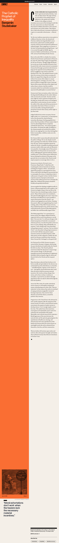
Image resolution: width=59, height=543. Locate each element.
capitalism (42, 541)
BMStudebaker (35, 533)
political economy (51, 541)
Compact (4, 4)
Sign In (55, 4)
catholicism (34, 541)
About (40, 4)
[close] (58, 1)
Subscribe (50, 4)
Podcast (36, 4)
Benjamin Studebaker (9, 24)
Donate (45, 4)
